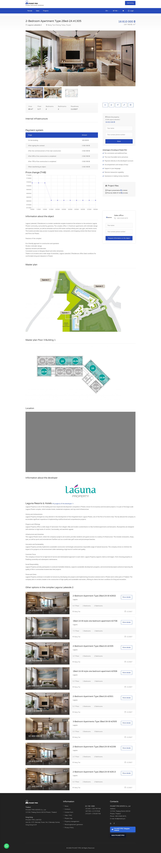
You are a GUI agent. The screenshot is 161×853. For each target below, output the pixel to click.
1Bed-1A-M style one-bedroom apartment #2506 (95, 671)
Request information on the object (119, 238)
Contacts (67, 809)
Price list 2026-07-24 (117, 193)
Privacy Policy (69, 827)
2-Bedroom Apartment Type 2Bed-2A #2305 (93, 646)
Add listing (130, 3)
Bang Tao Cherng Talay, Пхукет (59, 25)
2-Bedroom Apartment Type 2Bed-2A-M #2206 (94, 747)
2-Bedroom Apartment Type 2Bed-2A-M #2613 (94, 772)
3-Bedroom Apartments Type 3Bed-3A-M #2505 (95, 721)
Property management (72, 821)
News (66, 806)
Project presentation (117, 190)
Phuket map (68, 818)
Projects (45, 11)
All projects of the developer (62, 503)
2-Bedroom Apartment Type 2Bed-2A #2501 (93, 696)
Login (132, 11)
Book (119, 141)
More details (127, 597)
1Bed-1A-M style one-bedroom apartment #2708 (95, 621)
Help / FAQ (68, 815)
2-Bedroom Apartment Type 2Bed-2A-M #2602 (94, 596)
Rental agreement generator (74, 824)
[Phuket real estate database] (32, 2)
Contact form (69, 812)
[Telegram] (117, 824)
